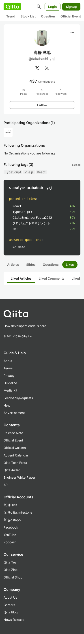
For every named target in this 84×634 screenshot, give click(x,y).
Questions (51, 264)
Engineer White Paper (19, 477)
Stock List (28, 16)
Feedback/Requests (18, 398)
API (6, 485)
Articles (13, 264)
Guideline (10, 383)
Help (7, 405)
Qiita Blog (11, 612)
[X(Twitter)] (37, 68)
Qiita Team (11, 562)
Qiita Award (12, 470)
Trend (10, 16)
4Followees (42, 91)
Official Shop (13, 577)
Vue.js (29, 172)
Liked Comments (52, 278)
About (8, 361)
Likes (70, 264)
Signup (71, 7)
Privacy (9, 375)
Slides (31, 264)
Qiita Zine (10, 570)
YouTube (10, 535)
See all (76, 164)
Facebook (11, 527)
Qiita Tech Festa (15, 463)
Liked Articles (21, 278)
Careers (9, 605)
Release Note (13, 433)
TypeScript (13, 172)
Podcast (10, 542)
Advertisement (14, 413)
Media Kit (10, 390)
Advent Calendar (16, 455)
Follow (42, 105)
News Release (14, 619)
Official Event (70, 16)
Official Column (15, 448)
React (41, 172)
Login (52, 7)
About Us (10, 597)
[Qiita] (12, 6)
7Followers (60, 91)
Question (48, 16)
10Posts (23, 91)
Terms (8, 368)
